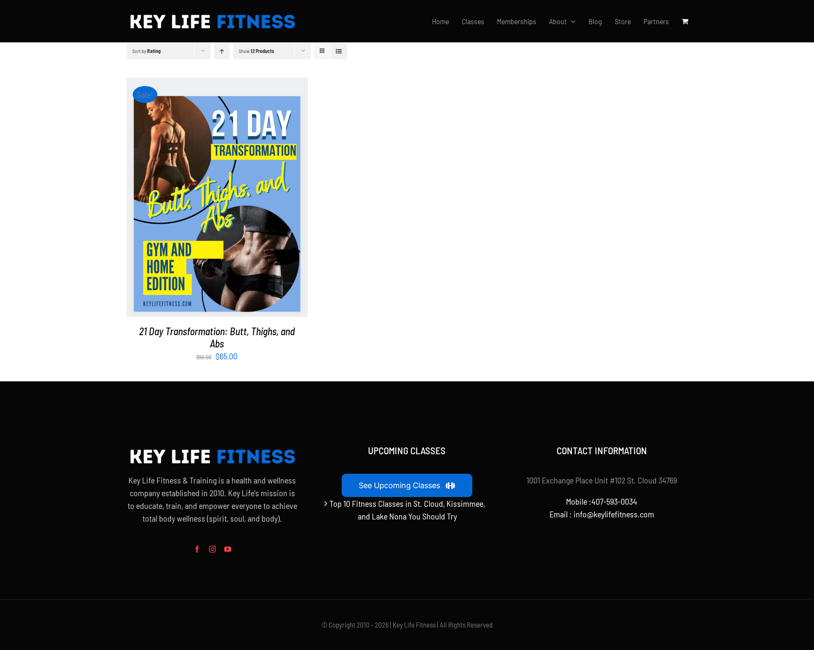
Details (243, 198)
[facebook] (197, 549)
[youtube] (227, 549)
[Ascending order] (222, 51)
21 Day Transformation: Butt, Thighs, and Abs (217, 337)
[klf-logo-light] (212, 14)
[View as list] (339, 51)
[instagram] (212, 549)
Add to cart (197, 198)
